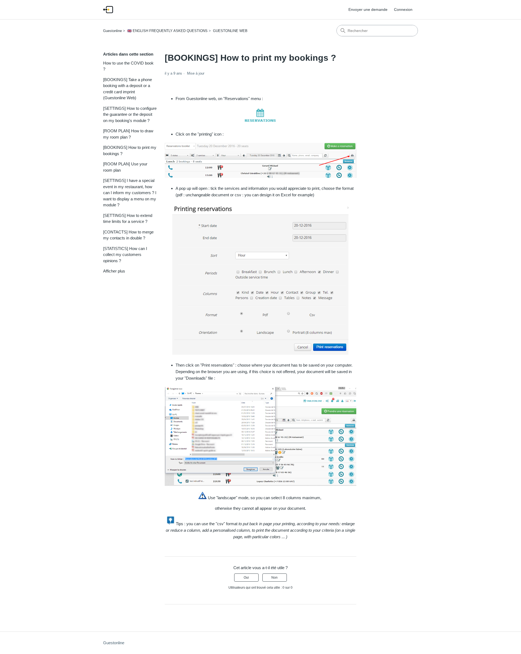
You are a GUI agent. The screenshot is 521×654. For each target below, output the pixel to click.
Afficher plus (114, 271)
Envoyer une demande (367, 9)
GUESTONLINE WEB (230, 31)
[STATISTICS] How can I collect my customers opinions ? (125, 254)
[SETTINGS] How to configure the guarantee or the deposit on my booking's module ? (130, 114)
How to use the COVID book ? (128, 66)
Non (274, 577)
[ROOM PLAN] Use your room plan (125, 167)
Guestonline (112, 31)
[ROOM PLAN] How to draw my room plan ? (128, 134)
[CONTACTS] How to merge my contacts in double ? (128, 235)
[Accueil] (108, 10)
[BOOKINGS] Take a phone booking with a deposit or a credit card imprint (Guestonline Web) (127, 88)
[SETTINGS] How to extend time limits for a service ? (127, 218)
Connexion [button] (403, 9)
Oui (246, 577)
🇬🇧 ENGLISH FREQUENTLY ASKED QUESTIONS (167, 31)
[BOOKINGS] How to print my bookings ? (129, 150)
